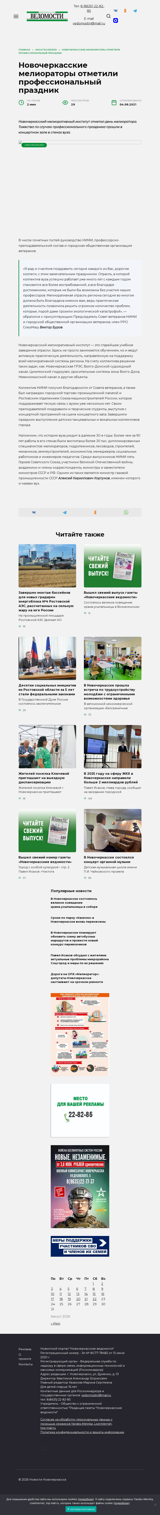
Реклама (25, 1349)
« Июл (55, 1323)
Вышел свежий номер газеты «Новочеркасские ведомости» (45, 860)
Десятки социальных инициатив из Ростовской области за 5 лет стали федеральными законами (47, 689)
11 (61, 1294)
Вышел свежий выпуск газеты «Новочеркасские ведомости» (111, 595)
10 (52, 1294)
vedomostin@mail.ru (89, 23)
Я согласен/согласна (81, 1509)
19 (69, 1299)
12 (69, 1294)
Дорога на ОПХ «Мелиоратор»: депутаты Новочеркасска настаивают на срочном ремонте (77, 978)
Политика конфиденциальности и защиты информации (82, 1432)
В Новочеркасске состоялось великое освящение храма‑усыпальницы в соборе (74, 903)
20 (78, 1299)
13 (77, 1294)
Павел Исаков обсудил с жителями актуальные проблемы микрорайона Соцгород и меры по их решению (80, 959)
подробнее (86, 1499)
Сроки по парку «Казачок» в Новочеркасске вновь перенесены (78, 919)
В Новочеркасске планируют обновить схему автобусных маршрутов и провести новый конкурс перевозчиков (74, 938)
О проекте (25, 1357)
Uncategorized (34, 145)
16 (102, 1294)
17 (52, 1299)
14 (86, 1294)
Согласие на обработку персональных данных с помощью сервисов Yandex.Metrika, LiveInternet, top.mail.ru (76, 1424)
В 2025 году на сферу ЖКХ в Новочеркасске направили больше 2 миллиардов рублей (111, 778)
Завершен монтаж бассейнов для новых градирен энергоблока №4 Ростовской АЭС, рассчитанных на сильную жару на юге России (46, 601)
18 (61, 1299)
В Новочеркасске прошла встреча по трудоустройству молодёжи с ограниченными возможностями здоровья (109, 691)
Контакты (26, 1364)
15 (94, 1294)
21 (86, 1299)
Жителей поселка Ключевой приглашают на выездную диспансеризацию (44, 778)
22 (95, 1299)
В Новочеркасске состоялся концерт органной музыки (109, 860)
